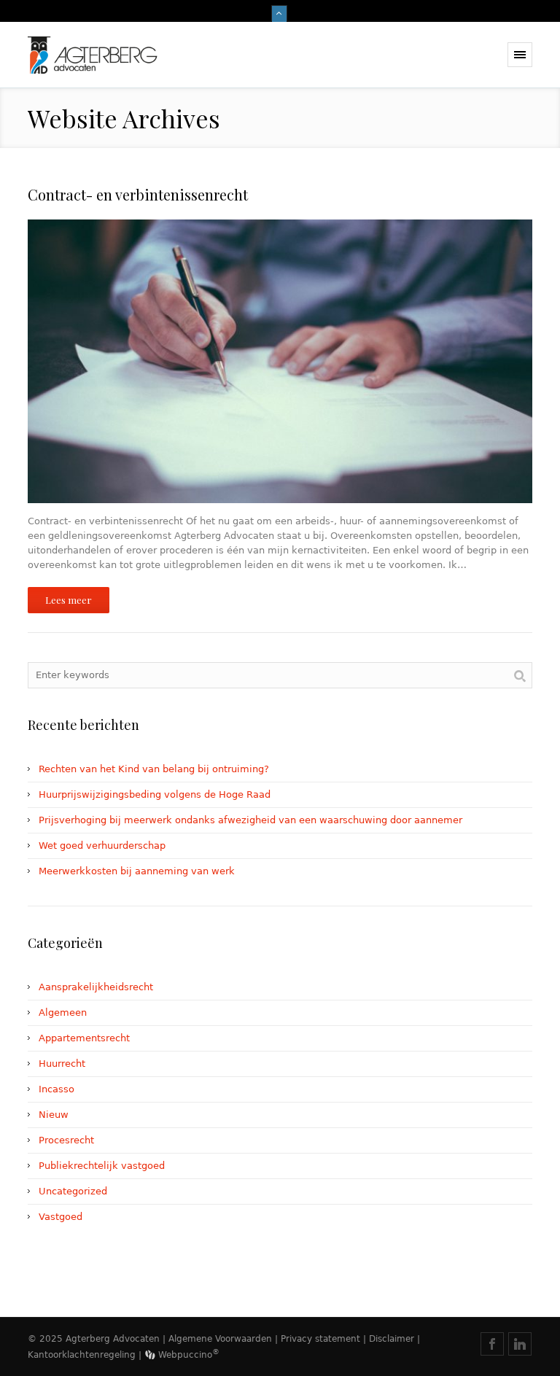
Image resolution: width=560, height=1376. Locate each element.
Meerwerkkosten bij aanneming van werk (137, 871)
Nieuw (54, 1114)
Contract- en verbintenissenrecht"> (111, 226)
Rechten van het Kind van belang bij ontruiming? (154, 768)
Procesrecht (66, 1140)
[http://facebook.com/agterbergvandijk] (492, 1344)
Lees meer (68, 600)
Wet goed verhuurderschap (102, 845)
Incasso (56, 1089)
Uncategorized (73, 1191)
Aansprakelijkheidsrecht (96, 987)
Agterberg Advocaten (113, 1339)
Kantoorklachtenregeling (82, 1355)
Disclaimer (391, 1339)
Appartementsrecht (84, 1038)
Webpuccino (187, 1355)
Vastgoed (60, 1216)
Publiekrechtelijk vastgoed (102, 1165)
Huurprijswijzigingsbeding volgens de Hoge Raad (155, 794)
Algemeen (63, 1012)
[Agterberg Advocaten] (137, 55)
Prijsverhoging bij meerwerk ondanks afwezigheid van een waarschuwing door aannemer (250, 820)
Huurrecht (62, 1063)
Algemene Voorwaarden (220, 1339)
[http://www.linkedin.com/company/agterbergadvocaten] (520, 1344)
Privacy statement (320, 1339)
